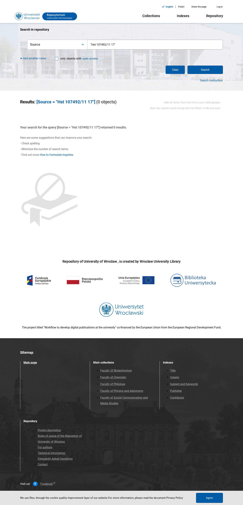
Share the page (199, 6)
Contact (42, 464)
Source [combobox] (35, 44)
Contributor (177, 397)
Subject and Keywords (184, 384)
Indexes (183, 16)
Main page (30, 362)
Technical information (51, 453)
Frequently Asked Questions (55, 458)
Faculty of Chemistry (113, 377)
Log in (220, 6)
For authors (45, 447)
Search (205, 69)
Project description (49, 430)
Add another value (34, 58)
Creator (174, 377)
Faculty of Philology (112, 384)
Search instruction (211, 80)
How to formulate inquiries (56, 154)
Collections (151, 16)
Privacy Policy (174, 497)
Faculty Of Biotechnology (116, 370)
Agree (209, 497)
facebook (46, 484)
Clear (175, 69)
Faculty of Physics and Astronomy (121, 391)
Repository (214, 16)
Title (173, 370)
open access (90, 58)
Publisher (176, 391)
